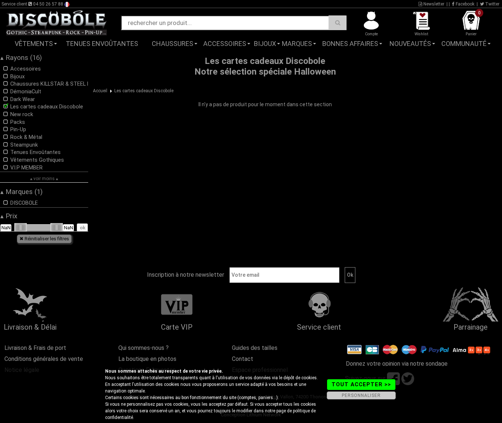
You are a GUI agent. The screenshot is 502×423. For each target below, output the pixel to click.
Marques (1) (21, 192)
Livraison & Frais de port (35, 347)
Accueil (100, 90)
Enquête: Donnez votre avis (428, 54)
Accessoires (224, 43)
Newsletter (433, 4)
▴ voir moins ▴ (44, 178)
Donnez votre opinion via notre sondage (397, 363)
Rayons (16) (21, 58)
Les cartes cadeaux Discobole (143, 90)
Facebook (464, 4)
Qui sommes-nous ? (143, 347)
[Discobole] (56, 22)
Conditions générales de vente (43, 358)
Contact (242, 358)
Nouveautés (410, 43)
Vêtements (34, 43)
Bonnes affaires (350, 43)
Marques (297, 43)
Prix (8, 216)
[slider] (20, 227)
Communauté (464, 43)
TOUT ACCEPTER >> (361, 384)
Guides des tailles (254, 347)
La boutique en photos (147, 358)
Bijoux (265, 43)
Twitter (491, 4)
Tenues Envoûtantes (102, 43)
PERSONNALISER (361, 395)
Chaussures (172, 43)
